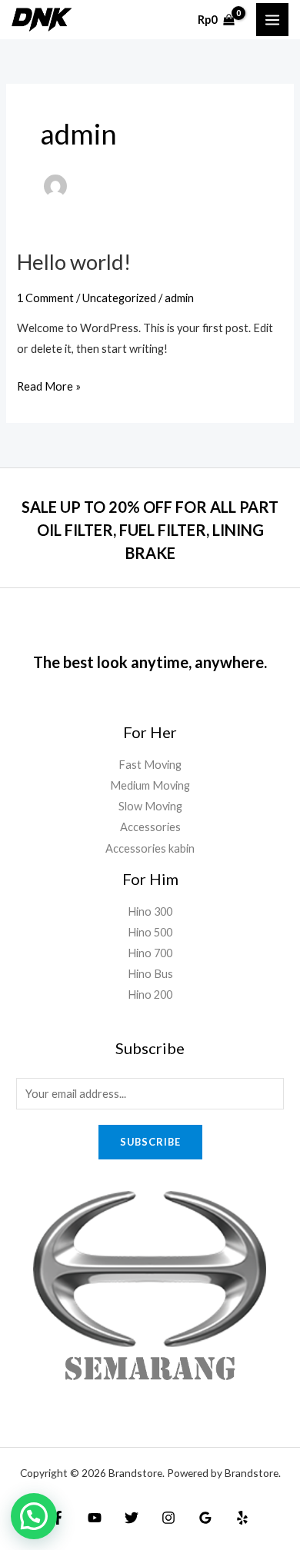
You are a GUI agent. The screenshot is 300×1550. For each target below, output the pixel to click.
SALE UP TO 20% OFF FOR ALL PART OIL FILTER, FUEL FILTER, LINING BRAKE (150, 529)
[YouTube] (95, 1518)
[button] (34, 1516)
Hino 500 (150, 932)
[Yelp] (242, 1518)
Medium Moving (150, 785)
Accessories (150, 826)
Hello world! (74, 261)
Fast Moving (150, 764)
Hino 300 (150, 911)
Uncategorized (119, 297)
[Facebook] (58, 1518)
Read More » (49, 384)
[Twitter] (131, 1518)
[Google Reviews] (205, 1518)
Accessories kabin (150, 848)
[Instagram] (168, 1518)
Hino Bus (150, 973)
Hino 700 (150, 953)
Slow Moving (150, 806)
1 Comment (45, 297)
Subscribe (150, 1142)
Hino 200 (150, 994)
